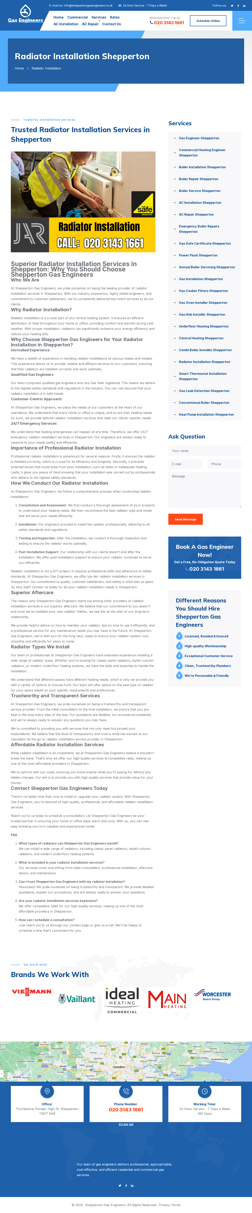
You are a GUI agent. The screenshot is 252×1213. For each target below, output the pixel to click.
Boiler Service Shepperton (199, 191)
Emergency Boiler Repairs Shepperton (199, 229)
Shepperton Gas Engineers (105, 1205)
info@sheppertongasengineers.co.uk (88, 5)
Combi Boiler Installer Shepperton (205, 350)
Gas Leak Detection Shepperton (204, 391)
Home (59, 17)
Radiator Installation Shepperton (204, 362)
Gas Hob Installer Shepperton (202, 314)
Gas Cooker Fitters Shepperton (203, 291)
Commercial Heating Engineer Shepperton (202, 152)
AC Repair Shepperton (196, 214)
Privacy (164, 1205)
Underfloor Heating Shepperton (204, 326)
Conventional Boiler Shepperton (204, 403)
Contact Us (111, 24)
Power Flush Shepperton (198, 255)
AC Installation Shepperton (200, 203)
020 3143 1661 (169, 22)
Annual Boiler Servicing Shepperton (207, 267)
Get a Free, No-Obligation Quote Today (204, 557)
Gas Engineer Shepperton (199, 138)
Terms (176, 1205)
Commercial (77, 17)
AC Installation (66, 24)
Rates (115, 17)
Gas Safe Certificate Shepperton (205, 243)
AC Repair (90, 24)
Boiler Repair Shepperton (198, 179)
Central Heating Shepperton (201, 338)
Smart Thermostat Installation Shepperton (203, 376)
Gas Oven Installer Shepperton (203, 303)
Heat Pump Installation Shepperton (206, 414)
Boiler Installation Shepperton (202, 167)
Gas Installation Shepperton (201, 279)
